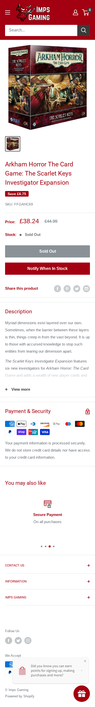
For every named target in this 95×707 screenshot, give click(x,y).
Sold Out (47, 251)
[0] (86, 12)
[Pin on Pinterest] (67, 288)
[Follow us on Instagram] (27, 640)
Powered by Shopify (19, 696)
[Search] (83, 30)
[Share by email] (86, 288)
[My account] (75, 12)
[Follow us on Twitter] (18, 640)
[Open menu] (7, 12)
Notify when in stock (47, 268)
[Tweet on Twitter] (76, 288)
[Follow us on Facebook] (8, 640)
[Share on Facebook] (57, 288)
